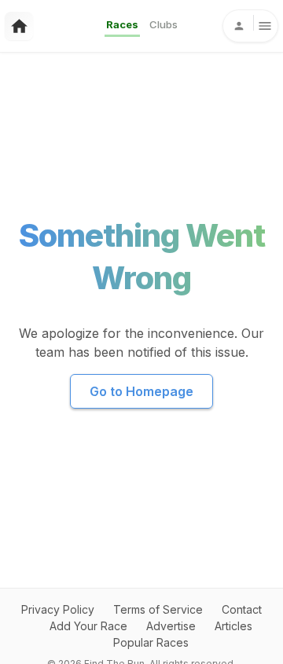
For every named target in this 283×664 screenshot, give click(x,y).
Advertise (171, 626)
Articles (233, 626)
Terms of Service (158, 609)
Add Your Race (88, 626)
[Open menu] (250, 25)
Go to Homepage (141, 391)
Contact (242, 609)
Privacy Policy (57, 609)
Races (122, 24)
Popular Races (151, 642)
